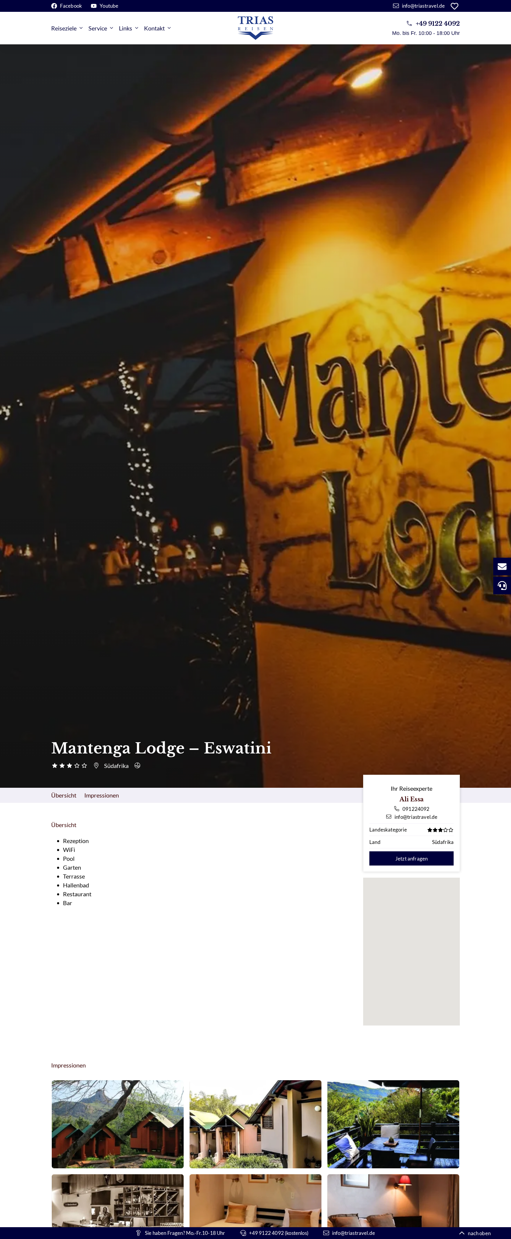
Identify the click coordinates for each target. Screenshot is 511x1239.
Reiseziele (64, 28)
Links (125, 28)
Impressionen (101, 795)
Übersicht (63, 795)
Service (97, 28)
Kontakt (154, 28)
